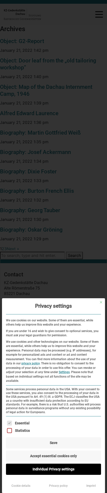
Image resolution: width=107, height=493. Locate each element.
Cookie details (20, 486)
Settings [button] (64, 372)
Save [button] (53, 443)
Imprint (91, 486)
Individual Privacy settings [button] (53, 469)
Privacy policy (58, 486)
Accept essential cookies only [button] (53, 456)
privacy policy (30, 363)
